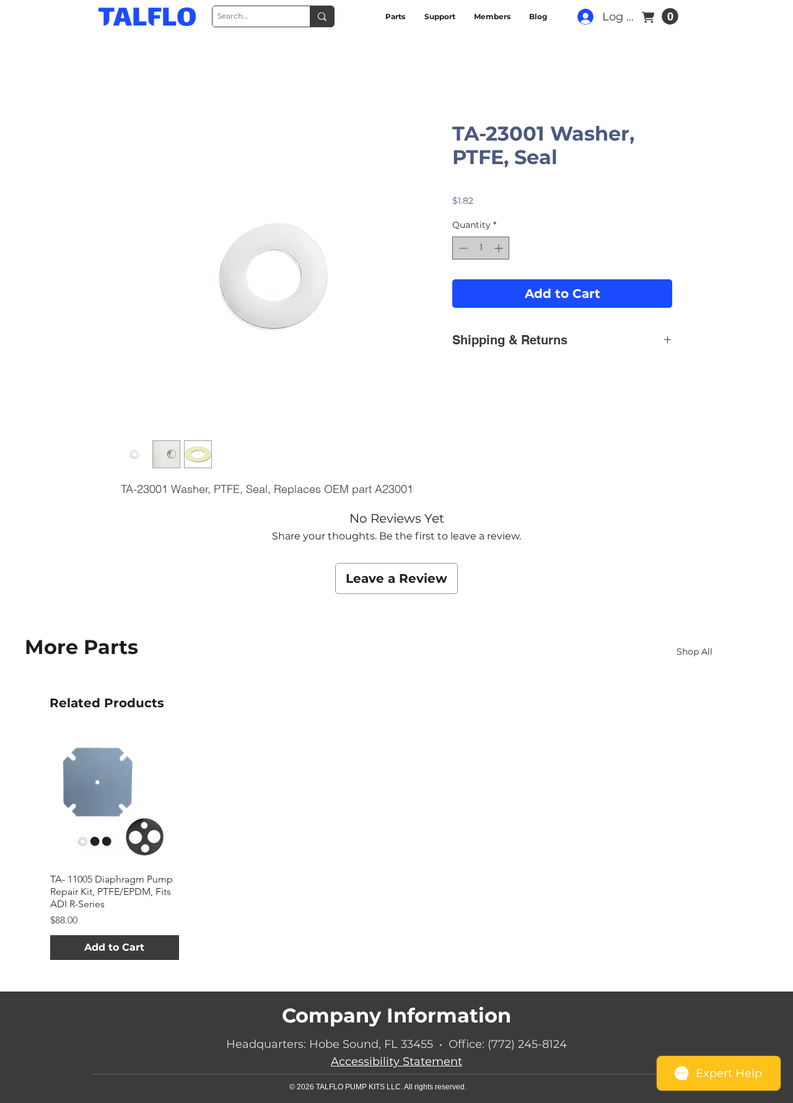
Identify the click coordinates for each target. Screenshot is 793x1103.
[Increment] (499, 249)
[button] (670, 16)
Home (136, 78)
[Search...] (322, 16)
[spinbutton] (481, 249)
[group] (396, 764)
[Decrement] (462, 249)
